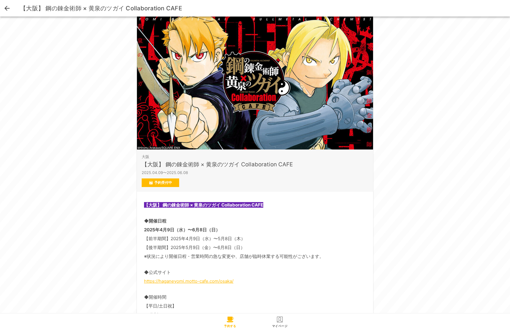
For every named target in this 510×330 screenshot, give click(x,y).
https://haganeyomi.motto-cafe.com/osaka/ (188, 281)
